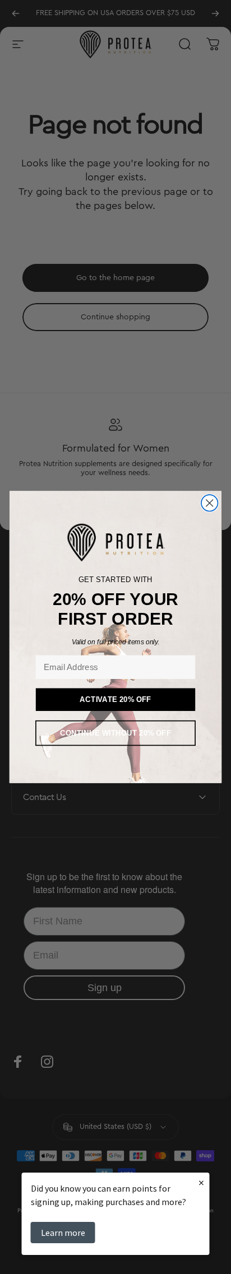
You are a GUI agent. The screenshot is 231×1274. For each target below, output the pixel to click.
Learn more (63, 1232)
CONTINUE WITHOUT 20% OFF (115, 733)
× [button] (201, 1182)
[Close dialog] (209, 503)
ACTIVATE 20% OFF (115, 699)
